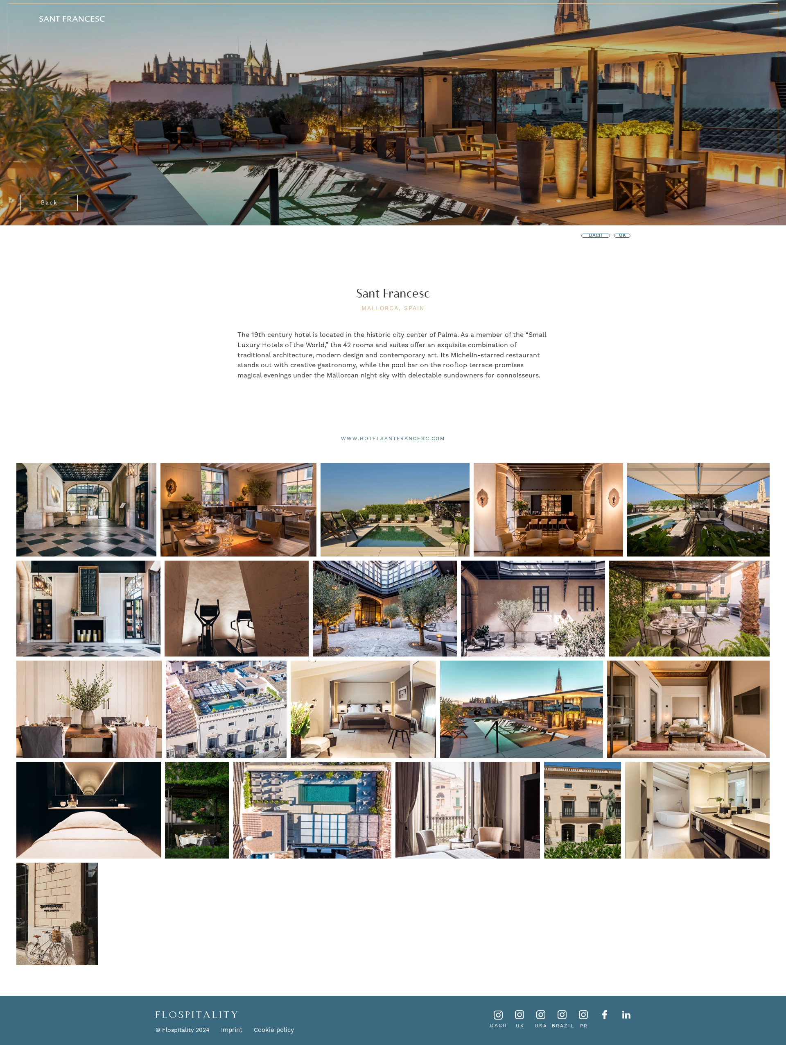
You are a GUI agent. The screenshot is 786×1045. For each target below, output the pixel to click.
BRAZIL (563, 1026)
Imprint (231, 1030)
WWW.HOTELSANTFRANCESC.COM (393, 438)
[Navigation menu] (773, 12)
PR (584, 1026)
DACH (498, 1025)
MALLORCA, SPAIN (393, 308)
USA (541, 1026)
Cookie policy (274, 1030)
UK (520, 1026)
